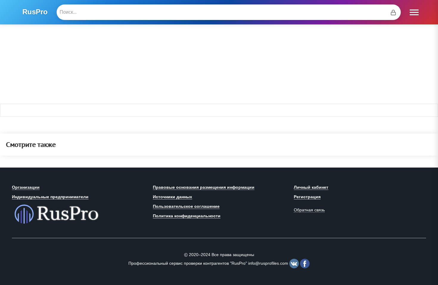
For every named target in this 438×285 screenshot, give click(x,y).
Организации (26, 187)
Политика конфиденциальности (186, 215)
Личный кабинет (311, 187)
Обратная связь (309, 209)
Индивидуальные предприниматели (50, 196)
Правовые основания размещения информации (203, 187)
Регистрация (307, 196)
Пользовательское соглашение (186, 206)
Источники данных (172, 196)
